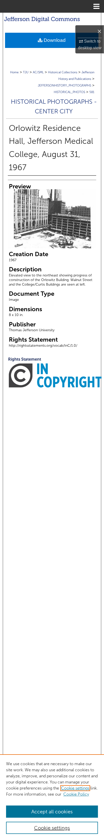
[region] (52, 797)
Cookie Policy (76, 794)
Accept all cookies (52, 811)
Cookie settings (75, 788)
